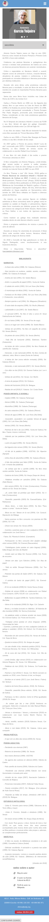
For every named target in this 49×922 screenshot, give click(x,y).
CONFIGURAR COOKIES (10, 920)
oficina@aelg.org (24, 907)
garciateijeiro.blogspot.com (13, 251)
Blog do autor (22, 873)
